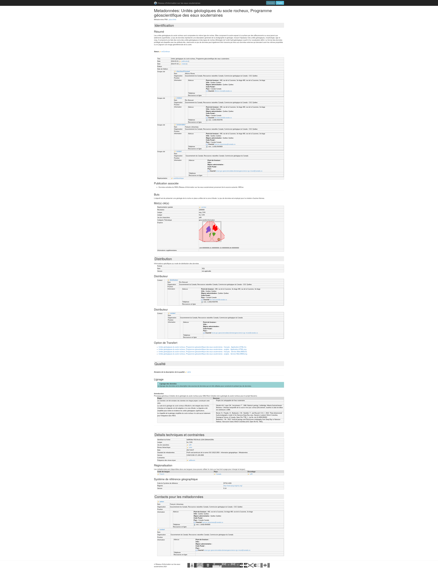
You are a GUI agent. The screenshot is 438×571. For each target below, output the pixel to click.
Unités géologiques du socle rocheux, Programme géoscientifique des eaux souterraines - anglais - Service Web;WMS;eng (203, 354)
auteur (162, 501)
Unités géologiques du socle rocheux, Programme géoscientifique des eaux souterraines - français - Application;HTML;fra (202, 347)
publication (185, 61)
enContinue (165, 51)
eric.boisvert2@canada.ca (223, 118)
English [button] (280, 3)
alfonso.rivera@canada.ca (223, 91)
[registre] (160, 52)
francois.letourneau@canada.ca (224, 144)
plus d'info (172, 19)
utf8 (190, 445)
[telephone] (207, 120)
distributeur (174, 280)
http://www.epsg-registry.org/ (233, 486)
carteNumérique (178, 178)
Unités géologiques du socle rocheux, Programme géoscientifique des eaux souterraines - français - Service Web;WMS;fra (203, 351)
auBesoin (192, 460)
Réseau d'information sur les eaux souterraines (179, 2)
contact (178, 151)
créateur (179, 98)
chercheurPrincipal (183, 71)
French (162, 474)
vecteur (203, 207)
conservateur (180, 124)
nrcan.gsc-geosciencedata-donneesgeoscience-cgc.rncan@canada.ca (239, 171)
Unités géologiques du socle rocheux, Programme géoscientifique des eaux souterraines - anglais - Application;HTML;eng (202, 349)
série (189, 372)
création (184, 64)
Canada (218, 474)
